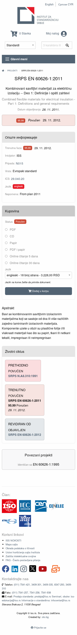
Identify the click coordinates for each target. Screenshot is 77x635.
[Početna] (3, 70)
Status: (9, 221)
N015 (19, 163)
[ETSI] (9, 520)
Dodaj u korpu (40, 291)
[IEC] (25, 506)
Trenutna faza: (13, 148)
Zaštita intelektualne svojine (21, 556)
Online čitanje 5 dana (23, 256)
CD (11, 236)
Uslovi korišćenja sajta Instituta (23, 552)
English (49, 4)
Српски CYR (65, 4)
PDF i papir (17, 249)
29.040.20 (17, 179)
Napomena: (12, 194)
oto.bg (45, 617)
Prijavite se (40, 627)
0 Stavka (25, 33)
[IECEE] (25, 520)
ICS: (7, 178)
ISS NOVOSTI (13, 540)
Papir (13, 243)
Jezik (8, 269)
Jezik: (8, 186)
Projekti (12, 70)
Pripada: (10, 163)
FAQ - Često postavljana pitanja (23, 560)
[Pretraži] (67, 45)
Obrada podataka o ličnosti (20, 548)
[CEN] (40, 506)
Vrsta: (8, 171)
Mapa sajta (12, 544)
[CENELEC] (56, 506)
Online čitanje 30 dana (24, 263)
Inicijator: (10, 155)
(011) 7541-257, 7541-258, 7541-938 (31, 592)
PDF (12, 229)
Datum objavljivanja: (29, 109)
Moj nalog (53, 33)
